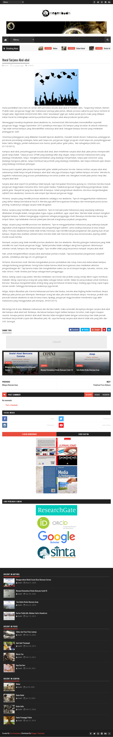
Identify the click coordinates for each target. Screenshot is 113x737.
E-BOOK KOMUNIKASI (29, 434)
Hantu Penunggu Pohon (24, 717)
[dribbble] (101, 2)
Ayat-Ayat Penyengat (23, 643)
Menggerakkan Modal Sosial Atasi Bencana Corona (20, 368)
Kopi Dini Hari (20, 665)
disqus (97, 394)
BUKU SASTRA (84, 434)
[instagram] (105, 2)
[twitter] (98, 2)
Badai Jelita (98, 48)
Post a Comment (12, 404)
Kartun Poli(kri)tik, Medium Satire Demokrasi (31, 613)
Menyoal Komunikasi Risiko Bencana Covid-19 (57, 369)
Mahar (45, 48)
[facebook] (94, 2)
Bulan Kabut (70, 48)
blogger (89, 394)
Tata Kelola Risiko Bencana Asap (87, 369)
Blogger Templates (38, 733)
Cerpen (38, 48)
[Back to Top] (109, 733)
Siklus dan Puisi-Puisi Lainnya (26, 631)
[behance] (109, 2)
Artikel (30, 65)
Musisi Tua (19, 654)
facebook (106, 394)
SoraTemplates (15, 733)
